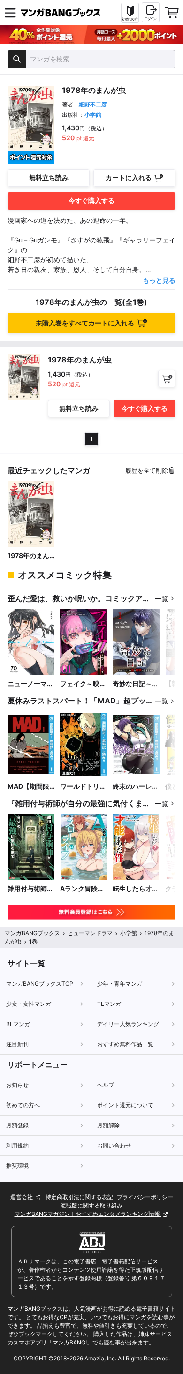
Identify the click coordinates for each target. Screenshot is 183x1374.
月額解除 (108, 1125)
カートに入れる (129, 177)
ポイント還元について (125, 1105)
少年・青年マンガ (119, 983)
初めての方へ (23, 1105)
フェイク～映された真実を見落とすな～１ (83, 683)
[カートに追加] (166, 378)
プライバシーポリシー (145, 1196)
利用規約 (17, 1145)
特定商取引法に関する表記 (79, 1196)
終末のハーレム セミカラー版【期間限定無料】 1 (136, 786)
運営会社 (22, 1196)
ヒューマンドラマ (90, 932)
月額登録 (17, 1125)
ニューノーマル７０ (30, 683)
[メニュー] (10, 12)
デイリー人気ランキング (128, 1023)
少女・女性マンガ (28, 1003)
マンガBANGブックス (32, 932)
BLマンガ (18, 1023)
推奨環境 (17, 1165)
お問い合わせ (114, 1145)
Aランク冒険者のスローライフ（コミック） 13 (83, 888)
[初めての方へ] (130, 13)
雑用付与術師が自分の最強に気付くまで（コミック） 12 (30, 888)
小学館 (92, 114)
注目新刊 (17, 1044)
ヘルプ (105, 1084)
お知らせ (17, 1084)
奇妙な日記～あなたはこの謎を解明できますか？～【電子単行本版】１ (136, 683)
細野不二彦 (93, 104)
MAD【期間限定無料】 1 (28, 786)
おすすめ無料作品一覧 (125, 1044)
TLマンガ (109, 1003)
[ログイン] (150, 12)
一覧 (161, 599)
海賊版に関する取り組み (91, 1205)
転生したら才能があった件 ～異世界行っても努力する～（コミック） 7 (136, 888)
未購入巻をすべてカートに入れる (85, 323)
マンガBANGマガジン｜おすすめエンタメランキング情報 (88, 1213)
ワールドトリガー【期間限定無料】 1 (83, 786)
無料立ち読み (49, 177)
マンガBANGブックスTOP (39, 983)
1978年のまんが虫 (28, 555)
